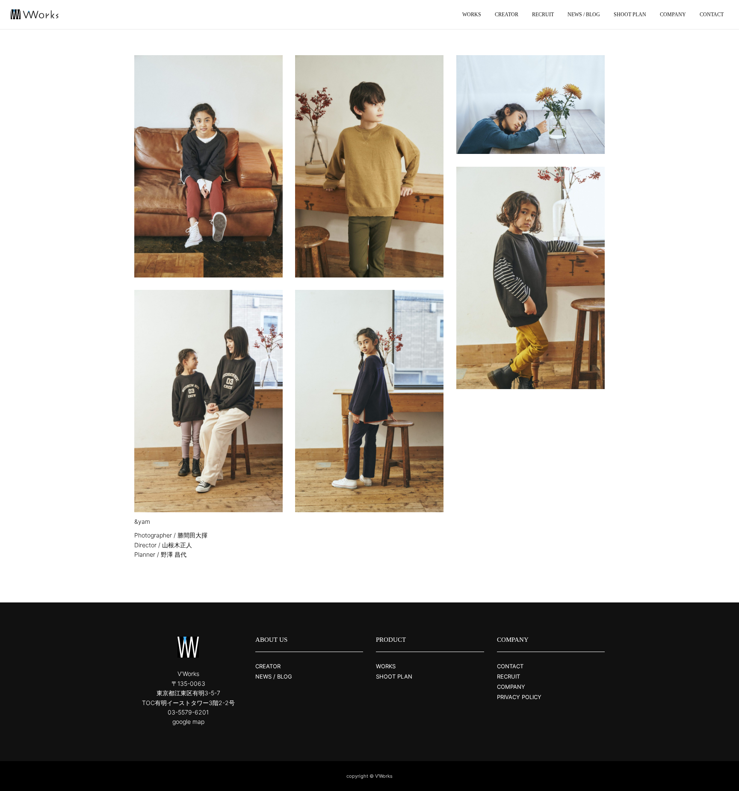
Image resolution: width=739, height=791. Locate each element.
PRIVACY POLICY (519, 697)
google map (188, 721)
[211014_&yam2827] (369, 166)
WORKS (386, 666)
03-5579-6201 (188, 712)
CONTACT (510, 666)
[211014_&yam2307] (208, 166)
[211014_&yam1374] (530, 278)
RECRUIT (508, 676)
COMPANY (511, 686)
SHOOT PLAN (394, 676)
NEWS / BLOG (273, 676)
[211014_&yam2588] (530, 104)
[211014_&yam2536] (369, 401)
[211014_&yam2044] (208, 401)
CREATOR (268, 666)
